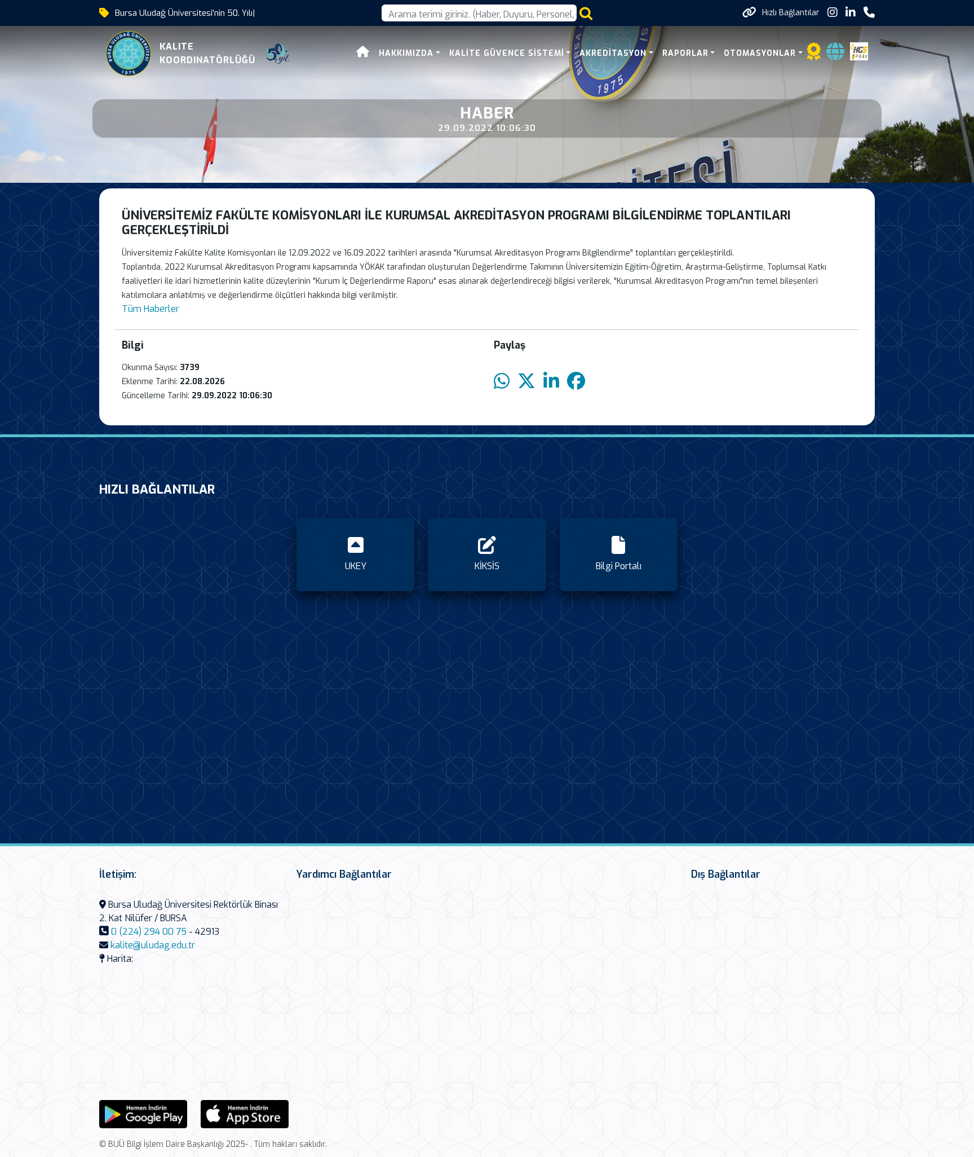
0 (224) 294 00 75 (149, 932)
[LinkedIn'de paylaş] (551, 381)
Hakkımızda (406, 53)
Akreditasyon (613, 53)
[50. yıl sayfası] (278, 54)
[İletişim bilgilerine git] (869, 12)
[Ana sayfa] (363, 53)
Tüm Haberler (150, 309)
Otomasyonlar (760, 53)
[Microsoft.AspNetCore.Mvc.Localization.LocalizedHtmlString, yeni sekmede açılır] (143, 1113)
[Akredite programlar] (814, 55)
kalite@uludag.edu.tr (152, 945)
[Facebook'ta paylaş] (576, 381)
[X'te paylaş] (526, 381)
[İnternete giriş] (835, 55)
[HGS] (859, 50)
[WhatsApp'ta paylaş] (502, 381)
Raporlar (685, 53)
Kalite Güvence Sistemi (506, 53)
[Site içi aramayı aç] (585, 13)
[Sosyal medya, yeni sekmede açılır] (832, 12)
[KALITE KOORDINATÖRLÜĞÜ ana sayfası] (128, 53)
